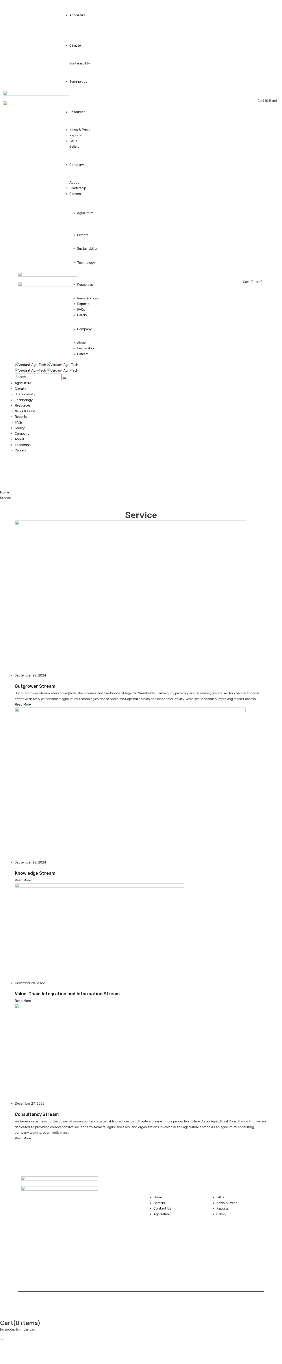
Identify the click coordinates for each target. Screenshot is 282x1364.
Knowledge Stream (35, 873)
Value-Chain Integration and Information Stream (67, 993)
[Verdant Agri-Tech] (46, 365)
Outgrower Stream (35, 686)
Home (4, 492)
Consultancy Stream (37, 1114)
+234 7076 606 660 (119, 1193)
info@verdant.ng (114, 1205)
